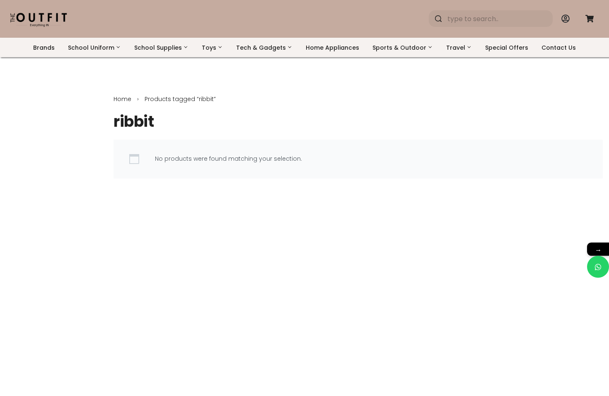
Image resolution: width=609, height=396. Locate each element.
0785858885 (392, 349)
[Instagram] (557, 319)
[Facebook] (534, 319)
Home (122, 99)
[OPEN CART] (589, 18)
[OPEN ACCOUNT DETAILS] (565, 18)
